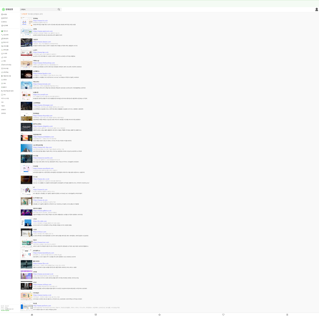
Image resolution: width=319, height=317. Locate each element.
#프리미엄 (80, 214)
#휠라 (34, 267)
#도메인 (35, 35)
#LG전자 (35, 56)
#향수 (68, 235)
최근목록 (5, 25)
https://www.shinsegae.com (43, 105)
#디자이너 (42, 278)
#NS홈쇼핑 (35, 98)
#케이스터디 (42, 88)
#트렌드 (70, 278)
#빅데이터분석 (78, 193)
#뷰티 (65, 66)
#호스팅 (45, 35)
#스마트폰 (62, 56)
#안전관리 (76, 161)
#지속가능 (55, 151)
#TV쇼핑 (48, 98)
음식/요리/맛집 (7, 64)
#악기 (47, 256)
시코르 (35, 229)
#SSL (58, 299)
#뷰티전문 (64, 235)
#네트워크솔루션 (54, 183)
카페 (4, 83)
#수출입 (59, 130)
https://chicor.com (39, 232)
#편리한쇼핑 (69, 98)
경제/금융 (5, 49)
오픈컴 (35, 29)
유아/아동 (5, 68)
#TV (47, 56)
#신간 (65, 256)
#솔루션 (49, 193)
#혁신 (67, 45)
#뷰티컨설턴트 (79, 235)
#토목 (43, 161)
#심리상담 (63, 88)
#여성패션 (65, 278)
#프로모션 (79, 66)
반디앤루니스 (36, 250)
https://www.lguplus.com (42, 73)
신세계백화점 (36, 103)
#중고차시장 (49, 246)
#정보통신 (43, 193)
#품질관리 (71, 45)
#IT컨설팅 (66, 183)
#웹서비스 (49, 299)
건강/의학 (5, 34)
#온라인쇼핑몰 (42, 98)
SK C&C (35, 176)
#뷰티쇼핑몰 (58, 235)
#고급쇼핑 (48, 119)
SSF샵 (34, 282)
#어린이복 (78, 288)
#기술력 (47, 151)
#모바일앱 (58, 98)
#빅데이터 (79, 183)
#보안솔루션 (61, 183)
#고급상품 (42, 109)
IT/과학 (5, 53)
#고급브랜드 (85, 235)
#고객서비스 (65, 161)
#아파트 (65, 151)
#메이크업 (50, 66)
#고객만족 (63, 45)
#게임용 (58, 225)
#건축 (39, 161)
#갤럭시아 (54, 288)
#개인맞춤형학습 (76, 88)
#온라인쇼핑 (52, 267)
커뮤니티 (5, 31)
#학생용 (54, 225)
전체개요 (3, 113)
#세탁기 (48, 45)
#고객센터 (70, 246)
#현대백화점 (36, 119)
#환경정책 (81, 109)
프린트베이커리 (37, 134)
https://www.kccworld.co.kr (43, 158)
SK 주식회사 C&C (38, 198)
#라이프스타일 (75, 278)
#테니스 (71, 267)
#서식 (34, 309)
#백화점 (44, 119)
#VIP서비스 (70, 109)
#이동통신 (42, 77)
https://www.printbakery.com (43, 137)
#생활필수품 (53, 98)
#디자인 (76, 45)
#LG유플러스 (36, 77)
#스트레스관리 (69, 88)
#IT (46, 193)
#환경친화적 (52, 161)
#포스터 (45, 140)
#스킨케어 (45, 66)
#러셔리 (43, 214)
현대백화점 (36, 113)
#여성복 (68, 288)
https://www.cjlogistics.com (43, 126)
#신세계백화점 (36, 109)
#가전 (39, 56)
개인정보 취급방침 (5, 310)
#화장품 (41, 66)
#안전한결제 (59, 172)
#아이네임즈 (36, 299)
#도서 (41, 256)
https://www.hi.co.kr (40, 20)
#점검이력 (60, 246)
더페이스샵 (36, 60)
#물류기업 (73, 130)
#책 (54, 256)
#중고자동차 (75, 246)
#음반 (44, 256)
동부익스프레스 (37, 124)
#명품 (40, 119)
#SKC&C (35, 183)
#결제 (72, 172)
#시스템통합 (40, 183)
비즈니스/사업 (5, 98)
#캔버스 (49, 140)
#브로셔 (41, 140)
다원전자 (35, 39)
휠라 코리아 (36, 261)
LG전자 (35, 50)
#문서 (47, 309)
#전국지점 (51, 109)
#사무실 (50, 225)
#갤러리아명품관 (37, 214)
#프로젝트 (74, 151)
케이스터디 (36, 81)
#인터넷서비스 (50, 77)
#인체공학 (45, 225)
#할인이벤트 (58, 267)
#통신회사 (38, 193)
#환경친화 (60, 151)
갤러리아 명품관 (37, 208)
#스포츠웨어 (39, 267)
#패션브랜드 (73, 288)
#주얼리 (50, 214)
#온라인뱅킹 (47, 172)
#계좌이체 (65, 172)
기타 (4, 94)
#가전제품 (66, 119)
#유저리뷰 (63, 98)
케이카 (35, 240)
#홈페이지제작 (58, 35)
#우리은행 (35, 172)
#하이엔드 (39, 235)
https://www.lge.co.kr (41, 52)
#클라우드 (46, 204)
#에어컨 (40, 45)
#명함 (37, 140)
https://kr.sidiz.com (40, 221)
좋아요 (5, 22)
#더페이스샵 (36, 66)
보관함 (5, 14)
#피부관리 (61, 66)
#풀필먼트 (49, 130)
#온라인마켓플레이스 (83, 246)
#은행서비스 (76, 172)
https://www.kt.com (40, 189)
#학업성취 (58, 88)
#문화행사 (75, 109)
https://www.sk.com (40, 200)
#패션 (55, 109)
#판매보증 (65, 246)
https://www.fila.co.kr (41, 263)
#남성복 (64, 288)
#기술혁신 (71, 77)
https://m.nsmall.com (40, 94)
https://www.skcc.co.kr (41, 179)
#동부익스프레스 (37, 130)
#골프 (75, 267)
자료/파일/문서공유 (8, 91)
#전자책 (74, 256)
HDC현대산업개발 (38, 145)
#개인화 (61, 140)
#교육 (34, 88)
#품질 (44, 151)
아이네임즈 (36, 293)
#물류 (45, 130)
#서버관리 (79, 299)
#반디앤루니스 (36, 256)
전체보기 (3, 109)
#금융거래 (82, 172)
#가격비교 (55, 246)
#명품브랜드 (60, 214)
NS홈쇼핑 (35, 92)
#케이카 (35, 246)
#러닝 (68, 267)
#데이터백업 (69, 299)
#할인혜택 (74, 98)
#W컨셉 (35, 278)
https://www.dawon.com (42, 42)
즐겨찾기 (5, 18)
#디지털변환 (76, 204)
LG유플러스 (36, 71)
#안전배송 (79, 98)
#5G (46, 77)
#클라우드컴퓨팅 (55, 193)
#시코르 (35, 235)
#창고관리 (55, 130)
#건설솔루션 (71, 161)
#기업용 (65, 140)
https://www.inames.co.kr (42, 295)
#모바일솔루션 (71, 193)
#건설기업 (69, 151)
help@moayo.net (9, 309)
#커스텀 (57, 140)
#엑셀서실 (51, 309)
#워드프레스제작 (51, 35)
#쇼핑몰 (65, 214)
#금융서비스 (41, 172)
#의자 (38, 225)
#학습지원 (47, 88)
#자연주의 (74, 66)
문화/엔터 (5, 38)
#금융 (74, 24)
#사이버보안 (62, 193)
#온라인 (70, 140)
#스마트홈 (61, 77)
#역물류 (63, 130)
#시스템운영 (47, 183)
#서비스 (47, 109)
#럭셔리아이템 (72, 119)
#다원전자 (35, 45)
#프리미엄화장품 (46, 235)
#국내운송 (68, 130)
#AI (55, 77)
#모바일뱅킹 (53, 172)
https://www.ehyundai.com (42, 115)
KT (34, 187)
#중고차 (39, 246)
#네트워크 (76, 77)
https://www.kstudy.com (42, 84)
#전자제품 (43, 56)
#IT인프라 (55, 299)
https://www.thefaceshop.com (44, 63)
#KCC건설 (35, 161)
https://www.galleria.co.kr (42, 210)
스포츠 (5, 57)
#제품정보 (73, 56)
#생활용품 (60, 109)
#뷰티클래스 (72, 235)
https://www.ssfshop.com (42, 284)
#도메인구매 (40, 35)
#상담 (37, 88)
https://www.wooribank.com (43, 168)
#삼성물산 (39, 288)
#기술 (60, 161)
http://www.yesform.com (42, 305)
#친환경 (52, 45)
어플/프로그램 (7, 76)
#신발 (43, 267)
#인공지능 (84, 183)
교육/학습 (5, 72)
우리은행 (35, 166)
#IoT (57, 77)
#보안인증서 (63, 299)
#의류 (53, 119)
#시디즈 (35, 225)
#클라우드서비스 (73, 183)
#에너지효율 (57, 45)
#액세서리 (57, 119)
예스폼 (35, 303)
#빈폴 (50, 288)
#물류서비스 (78, 130)
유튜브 (5, 79)
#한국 (57, 278)
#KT (34, 193)
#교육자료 (83, 88)
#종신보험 (58, 24)
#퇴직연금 (38, 24)
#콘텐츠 (38, 309)
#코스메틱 (69, 66)
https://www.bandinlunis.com (43, 253)
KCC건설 (35, 155)
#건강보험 (53, 24)
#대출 (42, 24)
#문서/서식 (42, 309)
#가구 (41, 225)
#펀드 (45, 24)
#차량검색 (43, 246)
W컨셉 (35, 271)
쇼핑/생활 (5, 46)
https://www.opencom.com (43, 31)
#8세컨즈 (59, 288)
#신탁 (49, 24)
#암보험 (62, 24)
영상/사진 (5, 42)
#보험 (34, 24)
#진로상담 (53, 88)
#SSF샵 (35, 288)
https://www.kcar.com (41, 242)
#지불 (69, 172)
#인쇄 (34, 140)
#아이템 (60, 278)
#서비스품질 (70, 204)
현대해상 (35, 18)
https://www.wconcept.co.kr (43, 274)
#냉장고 (44, 45)
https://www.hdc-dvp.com (42, 147)
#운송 (42, 130)
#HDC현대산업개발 (37, 151)
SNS (2, 102)
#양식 (55, 309)
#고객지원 (67, 56)
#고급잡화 (65, 109)
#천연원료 (55, 66)
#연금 (71, 24)
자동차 (3, 106)
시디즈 (35, 219)
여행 (4, 61)
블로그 (5, 87)
